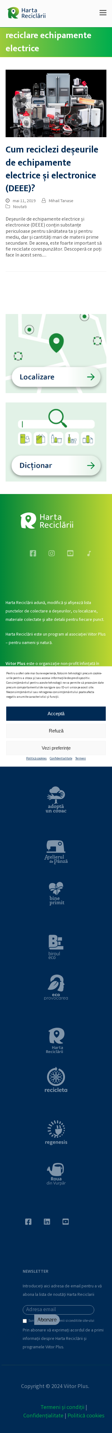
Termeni (80, 758)
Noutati (20, 207)
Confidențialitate (43, 1416)
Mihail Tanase (61, 201)
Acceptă (56, 713)
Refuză (56, 730)
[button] (103, 13)
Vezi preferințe (56, 748)
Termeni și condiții (62, 1408)
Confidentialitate (61, 758)
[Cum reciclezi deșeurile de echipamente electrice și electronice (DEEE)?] (56, 103)
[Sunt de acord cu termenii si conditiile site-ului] (25, 1322)
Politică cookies (36, 758)
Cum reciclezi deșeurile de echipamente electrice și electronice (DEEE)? (52, 169)
